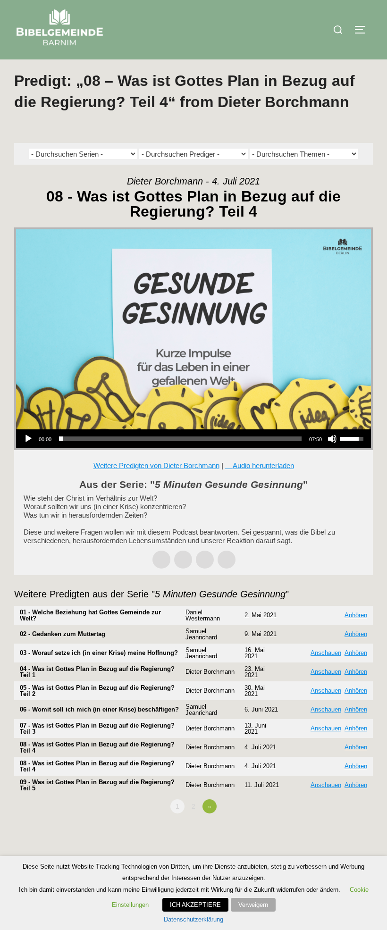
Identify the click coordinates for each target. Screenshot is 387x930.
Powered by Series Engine (338, 832)
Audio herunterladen (263, 465)
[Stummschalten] (332, 439)
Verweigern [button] (253, 904)
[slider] (180, 438)
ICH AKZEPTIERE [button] (195, 904)
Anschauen (326, 652)
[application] (193, 438)
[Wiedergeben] (28, 439)
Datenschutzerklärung (193, 919)
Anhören (356, 615)
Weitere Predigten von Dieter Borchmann (156, 465)
